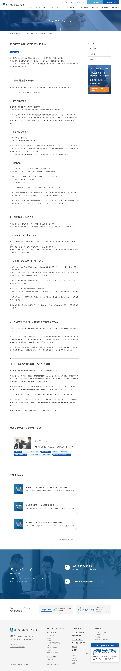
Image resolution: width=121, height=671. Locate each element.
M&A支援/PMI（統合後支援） (61, 454)
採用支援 (49, 645)
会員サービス (96, 7)
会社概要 (74, 656)
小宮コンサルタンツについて (55, 629)
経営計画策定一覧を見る (66, 539)
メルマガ (80, 2)
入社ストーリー (99, 634)
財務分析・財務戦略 (52, 647)
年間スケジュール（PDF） (54, 664)
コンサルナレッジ (67, 2)
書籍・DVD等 (75, 660)
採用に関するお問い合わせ (102, 639)
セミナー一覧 (50, 662)
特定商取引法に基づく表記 (17, 647)
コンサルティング (54, 7)
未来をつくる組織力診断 (53, 652)
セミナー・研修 (68, 7)
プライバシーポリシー (16, 644)
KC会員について (77, 629)
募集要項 (97, 637)
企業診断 (17, 452)
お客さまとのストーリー (79, 636)
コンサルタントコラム (78, 643)
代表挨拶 (74, 658)
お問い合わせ (111, 2)
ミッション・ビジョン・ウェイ (80, 653)
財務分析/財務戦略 (20, 454)
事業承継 (92, 59)
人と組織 (92, 54)
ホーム (31, 7)
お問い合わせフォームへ (104, 657)
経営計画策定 (30, 33)
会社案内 (105, 7)
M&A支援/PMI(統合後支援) (54, 643)
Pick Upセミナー (51, 660)
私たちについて (40, 7)
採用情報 (115, 7)
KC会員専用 (95, 2)
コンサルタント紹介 (83, 7)
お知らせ (74, 646)
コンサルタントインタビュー (103, 632)
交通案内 (74, 663)
